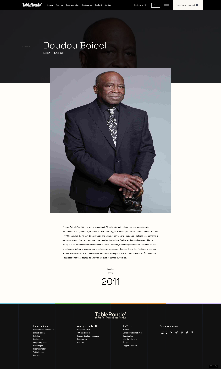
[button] (166, 5)
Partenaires (87, 5)
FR (154, 5)
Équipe (126, 342)
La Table (127, 326)
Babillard (98, 5)
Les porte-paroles (40, 342)
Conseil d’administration (132, 333)
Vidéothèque (38, 352)
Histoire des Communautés (88, 336)
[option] (216, 366)
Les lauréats (38, 339)
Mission (126, 330)
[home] (34, 5)
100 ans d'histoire (84, 333)
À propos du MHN (87, 326)
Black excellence (40, 333)
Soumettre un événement (185, 5)
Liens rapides (40, 326)
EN (216, 366)
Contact (108, 5)
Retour (27, 47)
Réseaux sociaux (169, 326)
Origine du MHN (83, 330)
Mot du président (130, 339)
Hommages (38, 346)
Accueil (50, 5)
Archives (59, 5)
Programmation (72, 5)
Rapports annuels (130, 346)
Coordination (128, 336)
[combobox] (155, 5)
